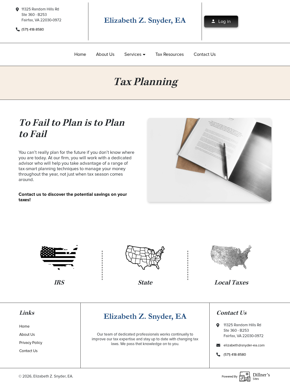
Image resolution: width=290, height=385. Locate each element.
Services (132, 54)
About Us (105, 54)
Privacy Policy (30, 343)
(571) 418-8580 (33, 29)
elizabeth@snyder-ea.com (244, 345)
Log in (224, 21)
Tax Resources (169, 54)
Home (80, 54)
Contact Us (205, 54)
